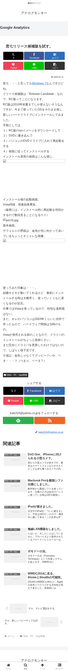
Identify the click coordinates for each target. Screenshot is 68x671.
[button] (55, 66)
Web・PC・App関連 (17, 375)
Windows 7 (39, 83)
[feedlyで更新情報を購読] (18, 420)
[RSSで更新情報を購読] (49, 420)
